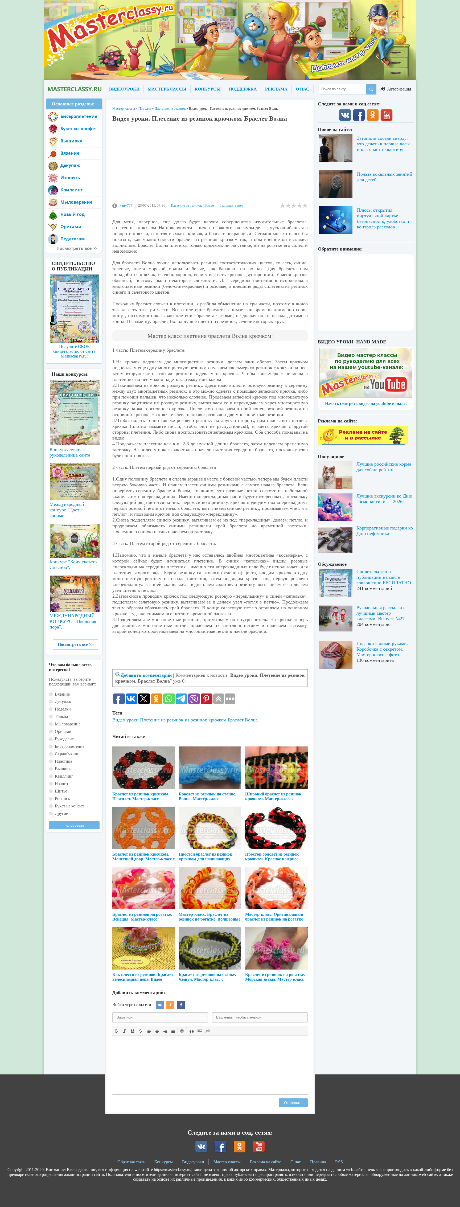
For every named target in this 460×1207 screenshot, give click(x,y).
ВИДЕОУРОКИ (124, 89)
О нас (295, 1162)
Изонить (70, 177)
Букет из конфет (78, 129)
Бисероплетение (78, 116)
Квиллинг (71, 190)
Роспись (62, 798)
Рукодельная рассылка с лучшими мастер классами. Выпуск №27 (380, 613)
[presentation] (116, 1030)
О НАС (302, 89)
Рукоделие (64, 739)
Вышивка (71, 141)
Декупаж (70, 165)
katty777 (126, 205)
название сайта (74, 89)
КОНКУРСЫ (208, 89)
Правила (318, 1162)
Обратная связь (131, 1162)
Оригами (70, 226)
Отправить (293, 1103)
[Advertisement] (210, 165)
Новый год (72, 214)
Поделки (63, 709)
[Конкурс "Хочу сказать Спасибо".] (74, 540)
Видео (209, 205)
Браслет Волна (243, 719)
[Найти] (371, 89)
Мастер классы (227, 1162)
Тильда (61, 716)
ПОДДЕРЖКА (243, 89)
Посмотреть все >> (76, 644)
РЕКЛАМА (276, 89)
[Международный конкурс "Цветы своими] (74, 479)
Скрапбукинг (67, 754)
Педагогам (72, 239)
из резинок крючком (205, 719)
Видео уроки (125, 719)
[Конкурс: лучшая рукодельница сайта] (74, 396)
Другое (61, 813)
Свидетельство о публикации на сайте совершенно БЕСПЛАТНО (383, 577)
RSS (339, 1162)
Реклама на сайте (265, 1162)
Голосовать (74, 825)
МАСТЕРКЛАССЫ (167, 89)
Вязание (69, 153)
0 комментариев (231, 205)
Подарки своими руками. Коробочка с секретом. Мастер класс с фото (382, 649)
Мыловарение (76, 202)
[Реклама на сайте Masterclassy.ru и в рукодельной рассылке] (363, 443)
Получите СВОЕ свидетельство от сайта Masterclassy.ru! (74, 351)
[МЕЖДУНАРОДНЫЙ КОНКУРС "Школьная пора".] (74, 591)
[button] (116, 1031)
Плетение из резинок (186, 205)
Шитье (61, 791)
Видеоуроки (193, 1162)
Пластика (63, 761)
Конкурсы (163, 1162)
